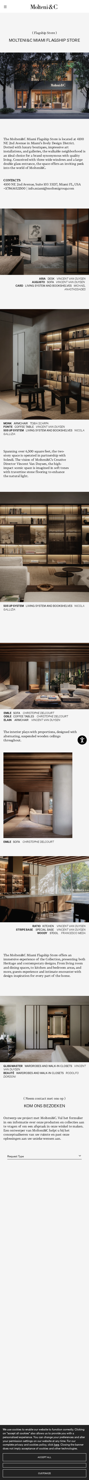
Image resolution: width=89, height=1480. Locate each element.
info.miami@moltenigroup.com (51, 188)
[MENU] (5, 6)
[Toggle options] (80, 1156)
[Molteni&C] (44, 6)
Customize (44, 1473)
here (56, 1444)
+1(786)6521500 (14, 188)
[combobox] (44, 1154)
